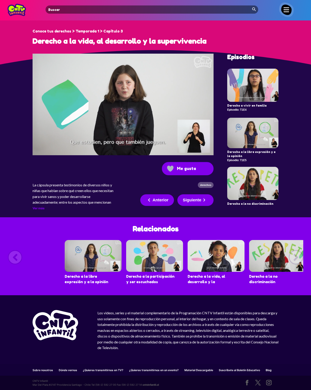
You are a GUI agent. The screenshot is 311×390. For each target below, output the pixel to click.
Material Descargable (198, 370)
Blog (269, 370)
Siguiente (192, 200)
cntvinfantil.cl (151, 384)
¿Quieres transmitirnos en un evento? (154, 370)
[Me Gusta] (170, 168)
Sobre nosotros (43, 370)
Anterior (160, 200)
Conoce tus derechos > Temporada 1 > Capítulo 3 (78, 31)
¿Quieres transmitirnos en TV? (103, 370)
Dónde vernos (68, 370)
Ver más (38, 208)
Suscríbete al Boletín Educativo (239, 370)
